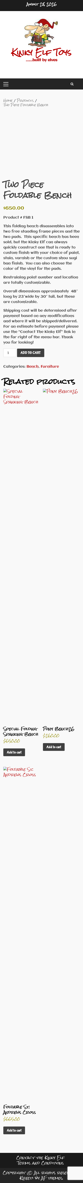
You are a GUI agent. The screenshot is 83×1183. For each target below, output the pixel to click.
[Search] (72, 84)
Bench (33, 367)
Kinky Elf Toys (41, 52)
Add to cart (31, 353)
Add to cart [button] (14, 752)
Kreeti (26, 1178)
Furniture (50, 367)
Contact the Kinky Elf (40, 1158)
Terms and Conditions (40, 1163)
